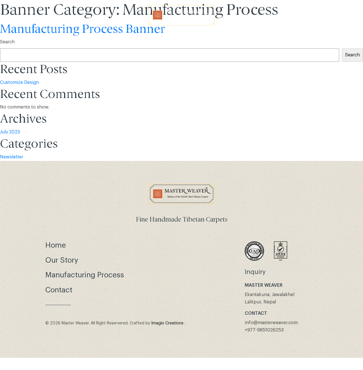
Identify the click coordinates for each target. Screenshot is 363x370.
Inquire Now (318, 15)
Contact (58, 290)
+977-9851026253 (264, 330)
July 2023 (10, 132)
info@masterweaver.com (271, 322)
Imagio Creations (167, 323)
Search (7, 42)
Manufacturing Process (84, 275)
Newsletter (11, 157)
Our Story (61, 260)
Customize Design (19, 82)
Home (55, 245)
